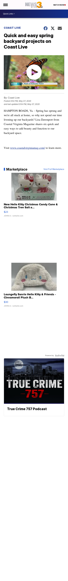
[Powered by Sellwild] (59, 355)
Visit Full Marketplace (53, 169)
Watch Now (58, 5)
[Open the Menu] (5, 5)
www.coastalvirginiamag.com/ (27, 148)
